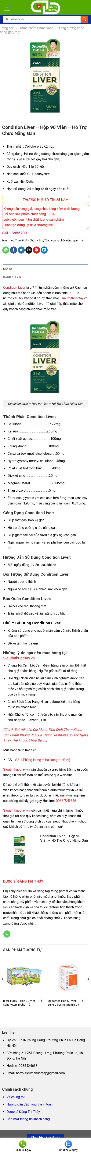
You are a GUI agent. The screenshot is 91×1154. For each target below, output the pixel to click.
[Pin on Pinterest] (36, 250)
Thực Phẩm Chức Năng (36, 28)
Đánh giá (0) (12, 277)
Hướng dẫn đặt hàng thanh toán (29, 1104)
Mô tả (7, 268)
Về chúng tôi (16, 1097)
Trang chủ (7, 28)
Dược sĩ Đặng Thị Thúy (23, 1112)
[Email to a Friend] (28, 250)
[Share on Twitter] (21, 250)
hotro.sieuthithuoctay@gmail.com (40, 1073)
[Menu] (7, 7)
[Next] (88, 987)
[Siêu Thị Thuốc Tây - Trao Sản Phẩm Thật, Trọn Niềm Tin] (45, 7)
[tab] (45, 269)
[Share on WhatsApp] (5, 250)
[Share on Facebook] (13, 250)
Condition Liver (14, 287)
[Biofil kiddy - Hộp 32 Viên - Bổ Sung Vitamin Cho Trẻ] (23, 977)
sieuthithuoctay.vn (74, 298)
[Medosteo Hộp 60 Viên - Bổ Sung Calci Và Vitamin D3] (68, 977)
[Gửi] (84, 19)
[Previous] (3, 987)
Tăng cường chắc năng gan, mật (64, 240)
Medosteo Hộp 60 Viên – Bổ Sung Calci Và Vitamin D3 (65, 1002)
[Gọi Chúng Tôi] (6, 934)
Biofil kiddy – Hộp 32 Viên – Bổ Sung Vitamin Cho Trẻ (22, 1002)
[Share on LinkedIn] (44, 250)
